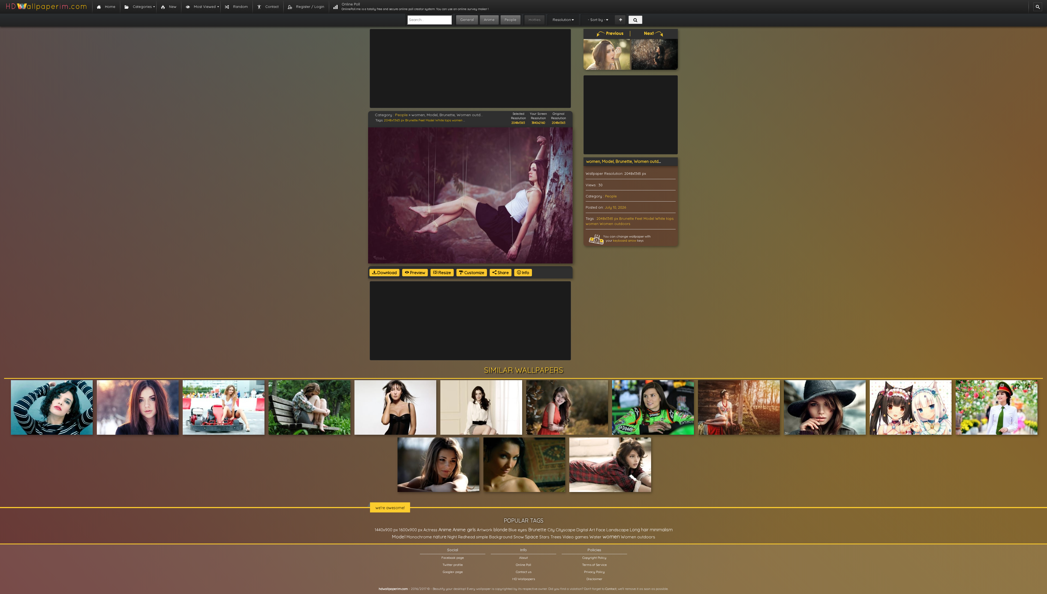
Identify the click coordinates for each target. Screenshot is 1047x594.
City (551, 529)
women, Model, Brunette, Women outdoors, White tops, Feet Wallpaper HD (657, 161)
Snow (518, 536)
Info (525, 272)
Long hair (639, 529)
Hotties (534, 19)
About (523, 558)
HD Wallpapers (523, 579)
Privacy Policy (594, 572)
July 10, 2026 (615, 207)
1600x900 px (410, 529)
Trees (555, 536)
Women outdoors (615, 223)
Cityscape (565, 529)
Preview (417, 272)
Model (430, 120)
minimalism (661, 529)
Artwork (484, 529)
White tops (443, 120)
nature (439, 536)
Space (531, 536)
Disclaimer (594, 579)
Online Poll (523, 565)
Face (600, 529)
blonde (500, 529)
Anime (489, 19)
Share (503, 272)
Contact (610, 589)
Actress (430, 529)
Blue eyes (518, 529)
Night (452, 536)
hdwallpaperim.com (393, 589)
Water (595, 536)
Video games (575, 536)
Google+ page (453, 572)
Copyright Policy (594, 558)
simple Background (494, 536)
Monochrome (419, 536)
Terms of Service (594, 565)
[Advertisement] (470, 68)
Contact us (523, 572)
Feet (422, 120)
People (510, 19)
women (457, 120)
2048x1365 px (394, 120)
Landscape (617, 529)
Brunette (411, 120)
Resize (444, 272)
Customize (473, 272)
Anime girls (464, 529)
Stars (544, 536)
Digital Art (585, 529)
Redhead (466, 536)
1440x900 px (386, 529)
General (467, 19)
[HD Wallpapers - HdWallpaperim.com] (46, 7)
